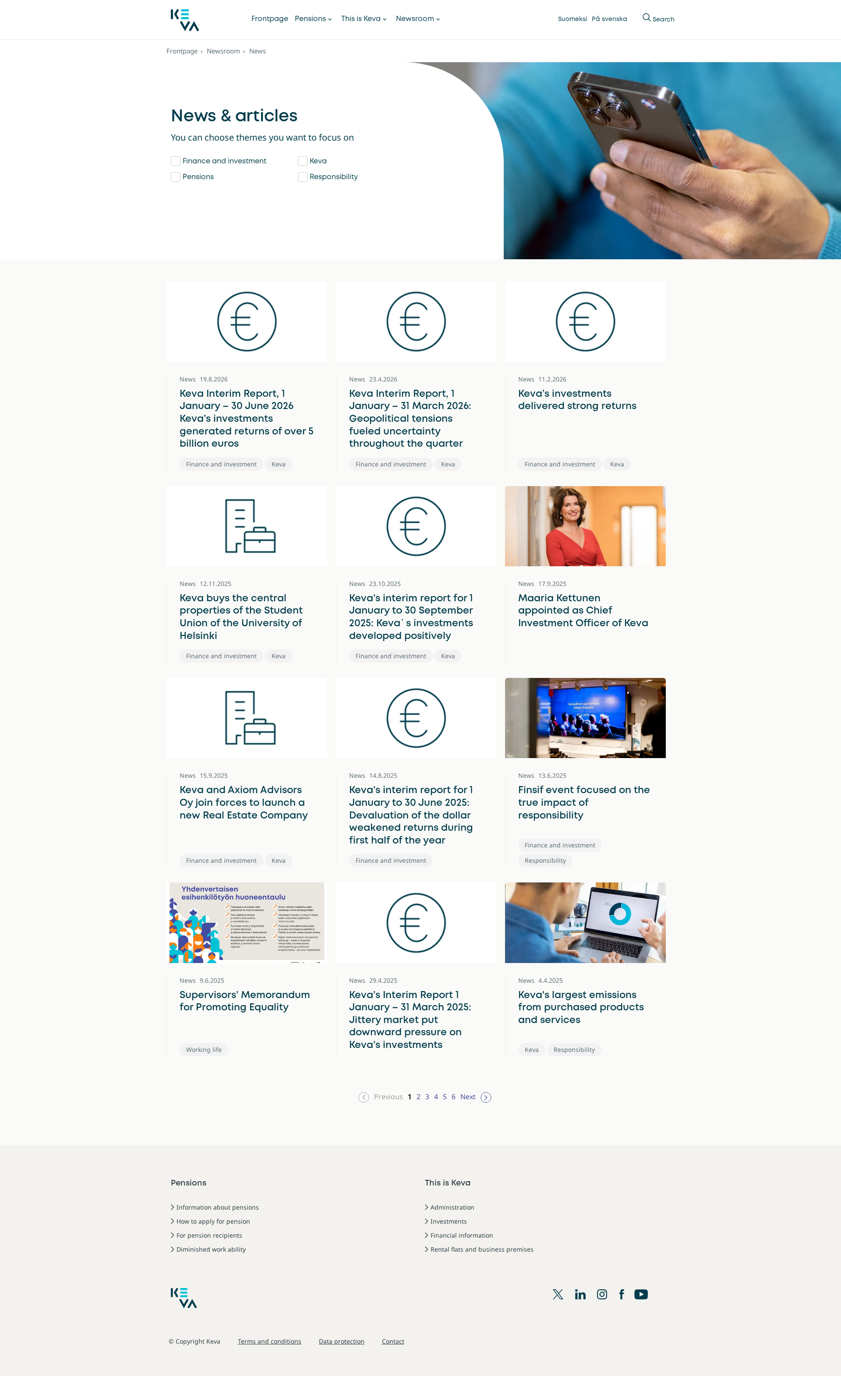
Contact (393, 1341)
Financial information (462, 1235)
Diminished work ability (211, 1249)
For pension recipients (209, 1235)
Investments (449, 1221)
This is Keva (361, 19)
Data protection (341, 1341)
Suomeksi (572, 19)
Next (468, 1096)
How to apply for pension (213, 1221)
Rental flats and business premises (482, 1249)
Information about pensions (218, 1207)
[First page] (363, 1096)
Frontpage (269, 19)
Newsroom (415, 19)
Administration (452, 1207)
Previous (388, 1096)
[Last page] (486, 1096)
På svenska (609, 19)
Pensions (310, 19)
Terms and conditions (269, 1341)
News (257, 50)
